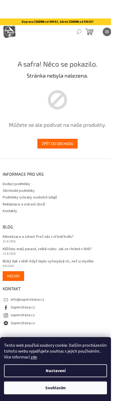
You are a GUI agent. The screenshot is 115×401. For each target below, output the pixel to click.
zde (33, 357)
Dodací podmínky (16, 184)
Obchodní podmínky (19, 190)
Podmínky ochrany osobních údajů (30, 197)
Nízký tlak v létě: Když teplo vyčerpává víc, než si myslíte (48, 261)
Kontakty (10, 211)
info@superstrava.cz (27, 299)
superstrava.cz (23, 315)
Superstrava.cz (23, 307)
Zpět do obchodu (57, 143)
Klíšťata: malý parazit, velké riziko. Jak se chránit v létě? (47, 249)
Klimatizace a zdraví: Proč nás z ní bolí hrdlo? (38, 236)
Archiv (13, 276)
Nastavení (56, 371)
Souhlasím (55, 388)
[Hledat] (79, 31)
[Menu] (107, 31)
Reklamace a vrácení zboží (24, 204)
